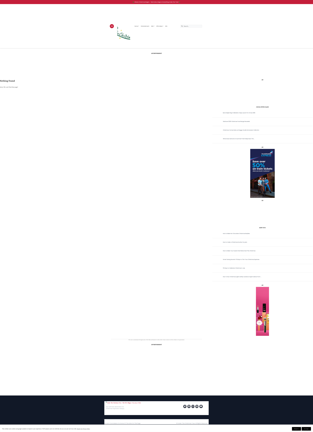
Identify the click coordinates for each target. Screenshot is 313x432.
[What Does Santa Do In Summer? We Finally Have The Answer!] (215, 139)
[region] (156, 428)
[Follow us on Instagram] (192, 406)
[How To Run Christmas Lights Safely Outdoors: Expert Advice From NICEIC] (215, 277)
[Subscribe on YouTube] (201, 406)
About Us (133, 406)
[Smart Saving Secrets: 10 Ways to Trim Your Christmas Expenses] (215, 259)
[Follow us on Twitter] (184, 406)
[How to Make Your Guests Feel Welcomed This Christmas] (215, 251)
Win (166, 26)
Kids (152, 26)
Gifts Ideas (159, 26)
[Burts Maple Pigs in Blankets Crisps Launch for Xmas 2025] (215, 113)
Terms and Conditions (137, 414)
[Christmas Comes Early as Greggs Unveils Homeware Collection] (215, 130)
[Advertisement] (156, 66)
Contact (133, 409)
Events (159, 414)
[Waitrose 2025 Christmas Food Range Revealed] (215, 121)
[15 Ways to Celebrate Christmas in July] (215, 268)
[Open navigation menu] (112, 26)
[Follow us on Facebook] (189, 406)
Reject (296, 429)
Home (136, 26)
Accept (306, 429)
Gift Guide (160, 411)
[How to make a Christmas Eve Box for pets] (215, 242)
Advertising (133, 411)
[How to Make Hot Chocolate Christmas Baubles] (215, 233)
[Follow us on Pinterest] (196, 406)
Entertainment (145, 26)
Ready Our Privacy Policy (83, 429)
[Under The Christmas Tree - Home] (123, 402)
